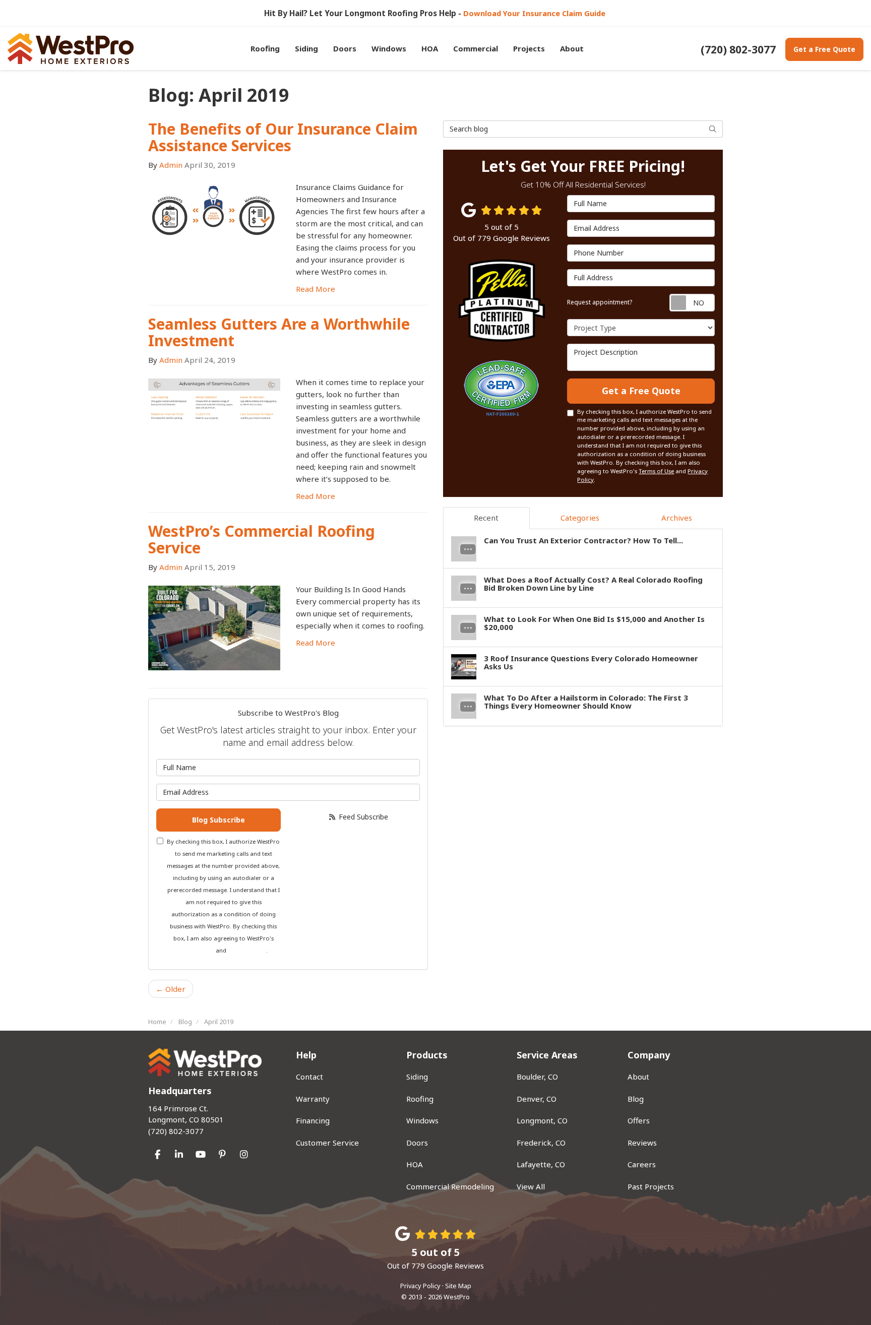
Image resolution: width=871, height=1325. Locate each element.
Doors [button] (344, 48)
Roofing (419, 1099)
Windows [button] (388, 48)
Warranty (313, 1099)
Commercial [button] (475, 48)
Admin (170, 165)
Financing (313, 1120)
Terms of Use (196, 950)
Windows (422, 1120)
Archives (676, 518)
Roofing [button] (265, 48)
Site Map (458, 1285)
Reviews (642, 1143)
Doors (417, 1143)
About (638, 1076)
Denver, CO (536, 1099)
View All (531, 1186)
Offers (639, 1120)
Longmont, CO (542, 1120)
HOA (414, 1164)
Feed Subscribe (362, 817)
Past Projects (651, 1186)
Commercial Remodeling (450, 1186)
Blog (636, 1099)
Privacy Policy (247, 950)
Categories (580, 518)
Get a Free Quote (824, 49)
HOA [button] (429, 48)
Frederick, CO (541, 1143)
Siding (417, 1076)
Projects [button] (529, 48)
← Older (170, 989)
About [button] (572, 48)
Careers (642, 1164)
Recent (486, 518)
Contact (309, 1076)
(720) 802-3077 (186, 1119)
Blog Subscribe (218, 820)
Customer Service (327, 1143)
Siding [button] (306, 48)
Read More (315, 289)
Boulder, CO (537, 1076)
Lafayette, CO (541, 1164)
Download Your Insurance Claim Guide (535, 13)
